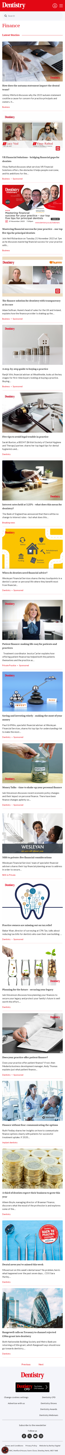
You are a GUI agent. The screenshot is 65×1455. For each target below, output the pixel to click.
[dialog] (5, 1450)
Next (41, 1364)
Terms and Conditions (14, 1445)
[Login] (55, 5)
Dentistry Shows (49, 1403)
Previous (26, 1364)
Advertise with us (16, 1403)
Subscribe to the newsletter (32, 1425)
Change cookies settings (16, 1397)
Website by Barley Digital (49, 1445)
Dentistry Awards (48, 1409)
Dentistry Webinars (48, 1415)
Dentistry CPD (48, 1397)
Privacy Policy (31, 1445)
